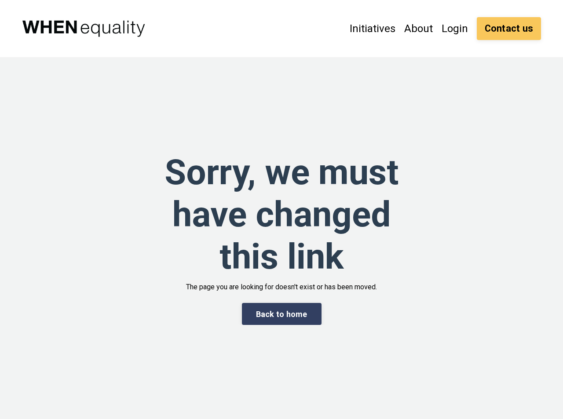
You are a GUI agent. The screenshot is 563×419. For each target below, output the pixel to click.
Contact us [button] (509, 28)
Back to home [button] (281, 314)
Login (455, 28)
